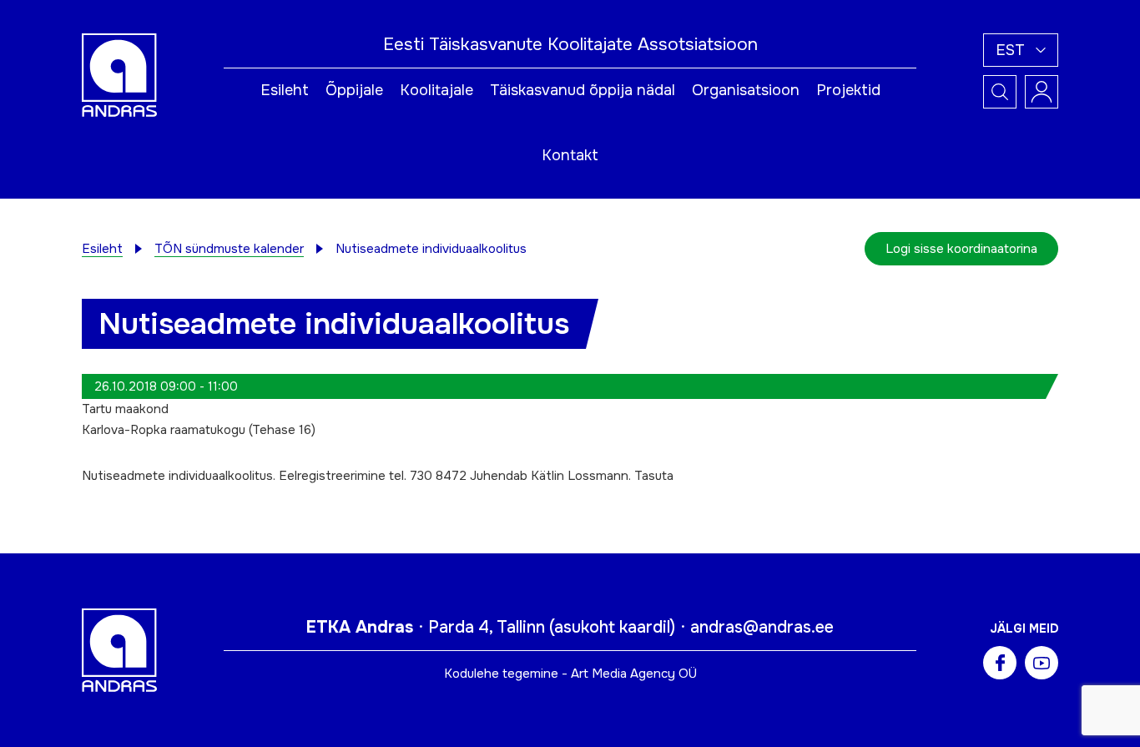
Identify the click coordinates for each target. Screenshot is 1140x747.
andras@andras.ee (762, 627)
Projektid (848, 90)
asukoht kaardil (612, 627)
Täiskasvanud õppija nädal (582, 90)
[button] (1020, 50)
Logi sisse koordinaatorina (961, 248)
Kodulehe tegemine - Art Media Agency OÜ (570, 673)
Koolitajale (436, 90)
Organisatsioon (746, 90)
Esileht (284, 90)
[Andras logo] (119, 74)
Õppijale (354, 90)
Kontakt (570, 155)
